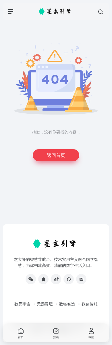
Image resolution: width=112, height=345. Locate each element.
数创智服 (90, 304)
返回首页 (56, 155)
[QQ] (43, 279)
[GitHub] (68, 279)
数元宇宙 (22, 304)
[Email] (81, 279)
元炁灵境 (45, 304)
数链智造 (67, 304)
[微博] (56, 279)
